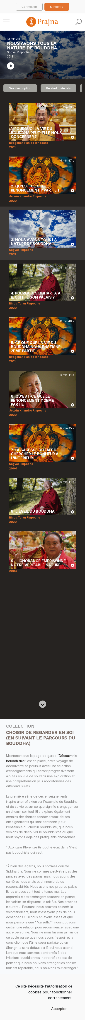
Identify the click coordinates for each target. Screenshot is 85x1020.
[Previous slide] (42, 106)
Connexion (29, 6)
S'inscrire (56, 6)
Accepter (59, 1008)
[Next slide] (42, 704)
